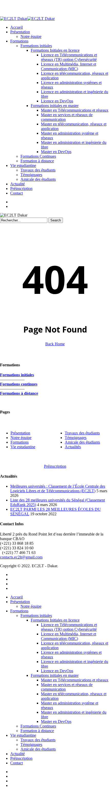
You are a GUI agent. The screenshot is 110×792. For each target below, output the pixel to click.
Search (55, 220)
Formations (19, 442)
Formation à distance (37, 731)
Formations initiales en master (55, 675)
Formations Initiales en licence (55, 620)
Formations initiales (36, 615)
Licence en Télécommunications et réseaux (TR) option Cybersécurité (69, 627)
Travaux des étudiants (38, 740)
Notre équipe (30, 606)
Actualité (17, 754)
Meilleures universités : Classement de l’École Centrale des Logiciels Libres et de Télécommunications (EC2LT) (57, 488)
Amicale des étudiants (38, 749)
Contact (16, 763)
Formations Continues (38, 726)
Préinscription (21, 758)
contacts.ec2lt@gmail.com (21, 557)
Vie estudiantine (23, 735)
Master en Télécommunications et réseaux (74, 680)
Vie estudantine (22, 447)
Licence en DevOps (57, 671)
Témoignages (31, 744)
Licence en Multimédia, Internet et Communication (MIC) (68, 636)
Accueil (16, 597)
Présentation (20, 433)
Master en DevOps (56, 721)
